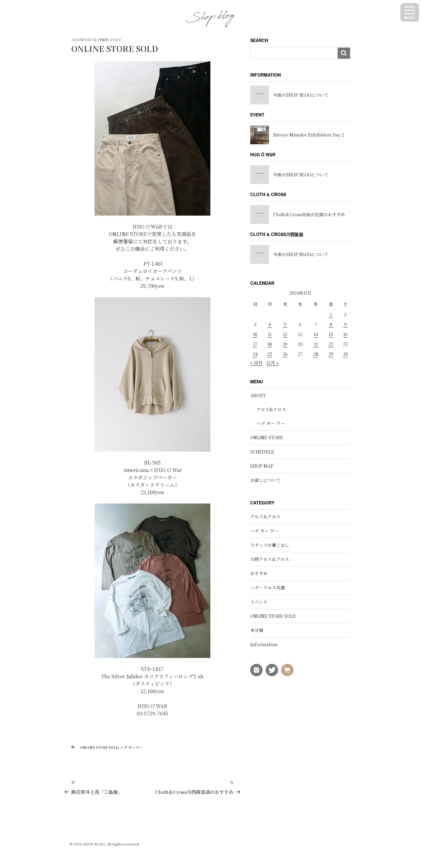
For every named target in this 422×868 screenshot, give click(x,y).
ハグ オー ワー (131, 747)
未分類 (256, 630)
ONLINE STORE (266, 437)
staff (115, 39)
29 (330, 354)
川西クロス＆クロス (269, 559)
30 (345, 354)
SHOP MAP (261, 466)
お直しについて (265, 480)
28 (315, 354)
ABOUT (258, 395)
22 (330, 344)
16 (345, 334)
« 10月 (256, 363)
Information (264, 644)
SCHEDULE (262, 452)
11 (270, 334)
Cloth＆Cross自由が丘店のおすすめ (309, 214)
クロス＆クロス (265, 516)
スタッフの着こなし (269, 545)
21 (316, 344)
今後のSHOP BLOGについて (300, 95)
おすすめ (259, 573)
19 (285, 344)
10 (255, 334)
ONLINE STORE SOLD (99, 747)
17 (255, 344)
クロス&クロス (271, 409)
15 (331, 334)
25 (269, 354)
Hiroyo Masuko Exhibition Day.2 (308, 135)
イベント (259, 602)
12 (285, 334)
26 (285, 354)
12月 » (272, 363)
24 (255, 354)
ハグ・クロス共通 (267, 587)
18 (270, 344)
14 (316, 334)
